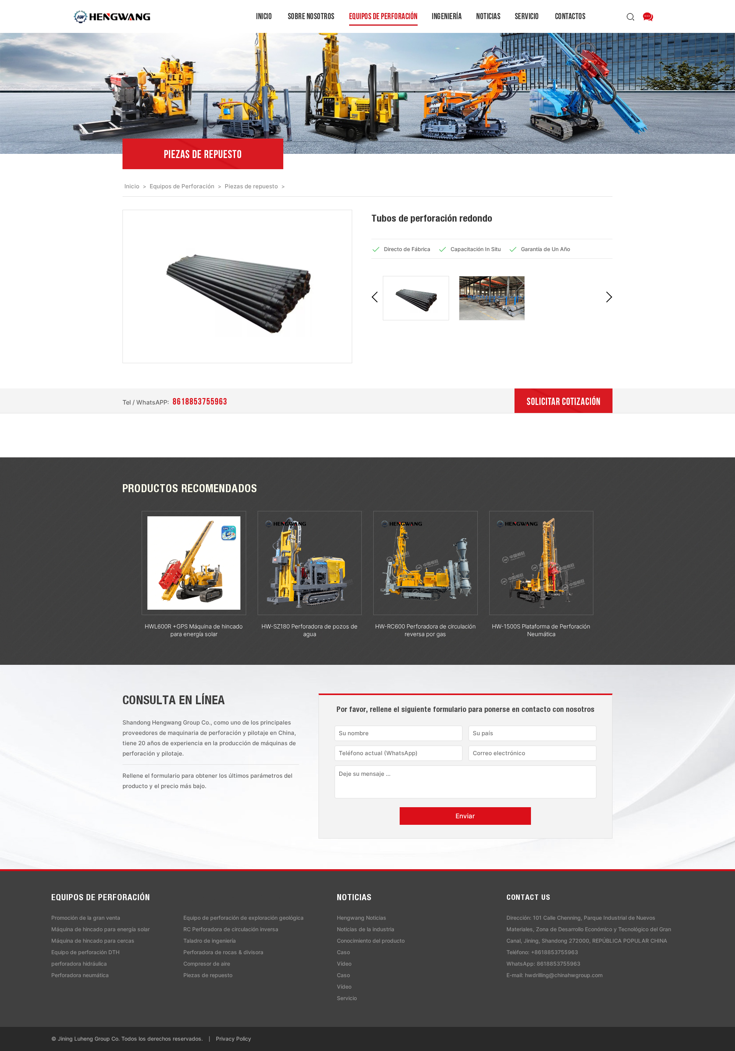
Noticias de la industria (365, 929)
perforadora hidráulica (79, 963)
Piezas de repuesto (251, 186)
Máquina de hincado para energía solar (100, 929)
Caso (343, 952)
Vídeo (344, 963)
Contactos (570, 16)
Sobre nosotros (311, 16)
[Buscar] (633, 16)
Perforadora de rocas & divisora (223, 952)
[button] (377, 298)
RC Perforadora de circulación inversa (230, 929)
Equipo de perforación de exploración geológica (243, 917)
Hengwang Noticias (361, 917)
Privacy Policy (233, 1038)
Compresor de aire (206, 963)
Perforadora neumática (80, 975)
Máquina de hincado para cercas (92, 940)
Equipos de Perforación (383, 16)
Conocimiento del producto (371, 940)
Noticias (488, 16)
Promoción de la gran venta (85, 917)
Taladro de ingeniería (209, 940)
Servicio (527, 16)
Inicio (264, 16)
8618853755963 (200, 401)
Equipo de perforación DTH (85, 952)
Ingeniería (447, 16)
